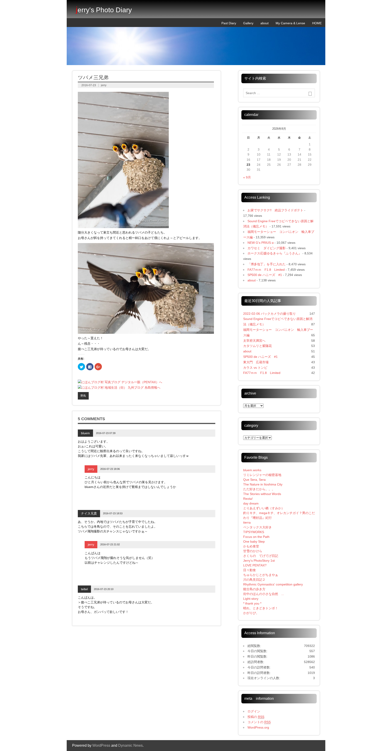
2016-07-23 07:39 (105, 433)
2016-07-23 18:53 (112, 513)
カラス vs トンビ (255, 367)
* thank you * (255, 603)
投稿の (255, 717)
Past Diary (228, 23)
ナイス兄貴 (89, 513)
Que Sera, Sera (254, 479)
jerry (103, 85)
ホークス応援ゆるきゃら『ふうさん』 (274, 253)
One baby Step (254, 541)
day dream (251, 503)
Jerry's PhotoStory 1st (259, 560)
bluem (85, 433)
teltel (84, 589)
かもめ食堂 (251, 546)
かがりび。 (251, 613)
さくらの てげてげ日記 (260, 556)
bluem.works (252, 470)
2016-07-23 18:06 (110, 469)
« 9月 (247, 177)
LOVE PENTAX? (255, 565)
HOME (317, 23)
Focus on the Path (256, 537)
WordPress (101, 745)
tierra (247, 522)
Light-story (250, 598)
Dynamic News (130, 745)
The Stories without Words (262, 494)
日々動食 (249, 570)
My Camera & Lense (290, 23)
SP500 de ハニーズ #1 (264, 275)
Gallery (248, 23)
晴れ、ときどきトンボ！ (260, 608)
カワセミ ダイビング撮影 (266, 248)
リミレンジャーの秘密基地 (262, 475)
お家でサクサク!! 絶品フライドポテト (275, 210)
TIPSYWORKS (253, 532)
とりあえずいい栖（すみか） (263, 508)
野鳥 (83, 395)
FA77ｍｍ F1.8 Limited (266, 269)
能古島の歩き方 (254, 589)
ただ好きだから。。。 (259, 489)
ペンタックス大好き (257, 527)
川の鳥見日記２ (254, 579)
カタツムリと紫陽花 (257, 346)
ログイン (253, 711)
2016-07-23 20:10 (103, 589)
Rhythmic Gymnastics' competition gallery (273, 584)
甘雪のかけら (252, 551)
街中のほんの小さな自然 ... (263, 594)
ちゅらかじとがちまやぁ (260, 575)
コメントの (259, 722)
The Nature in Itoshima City (262, 484)
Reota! (248, 498)
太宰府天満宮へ (254, 340)
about (264, 23)
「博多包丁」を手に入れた (266, 264)
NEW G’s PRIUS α (260, 242)
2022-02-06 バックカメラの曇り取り (269, 313)
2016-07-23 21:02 (110, 544)
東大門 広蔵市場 (256, 362)
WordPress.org (258, 727)
